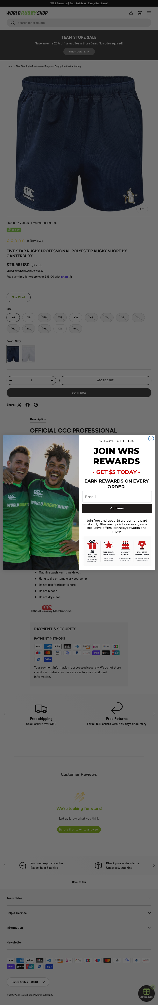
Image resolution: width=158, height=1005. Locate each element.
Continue (116, 508)
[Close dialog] (151, 438)
